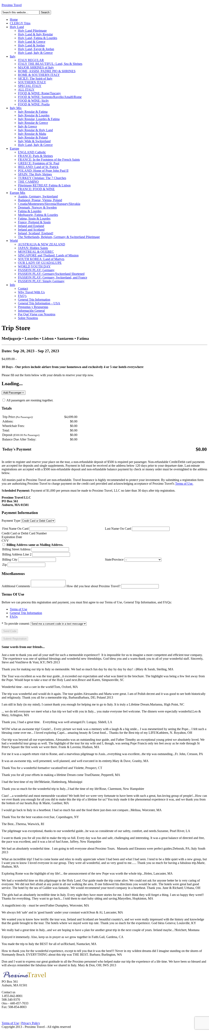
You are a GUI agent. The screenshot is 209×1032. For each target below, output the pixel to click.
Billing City (9, 559)
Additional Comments (16, 586)
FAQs (14, 616)
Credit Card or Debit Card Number (24, 533)
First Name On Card (15, 528)
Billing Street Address (16, 549)
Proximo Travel (12, 5)
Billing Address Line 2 (16, 554)
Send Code (9, 631)
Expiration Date (12, 537)
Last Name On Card (118, 528)
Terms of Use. (184, 483)
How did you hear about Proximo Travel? (93, 586)
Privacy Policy (30, 1023)
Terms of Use (18, 609)
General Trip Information (26, 613)
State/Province (114, 559)
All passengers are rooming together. (29, 400)
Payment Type (11, 520)
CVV (5, 540)
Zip (4, 564)
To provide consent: (16, 623)
